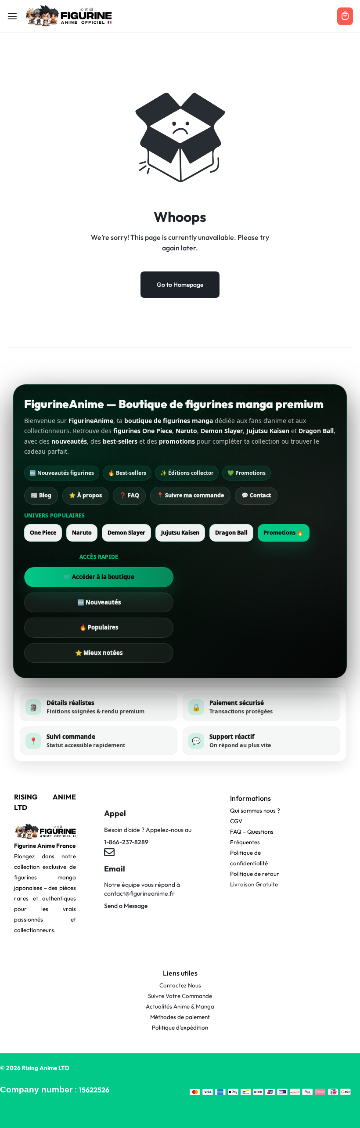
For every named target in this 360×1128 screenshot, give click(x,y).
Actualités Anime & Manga (180, 1006)
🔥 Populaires (98, 627)
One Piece (43, 532)
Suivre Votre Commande (180, 995)
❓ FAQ (129, 495)
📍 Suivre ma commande (190, 495)
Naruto (82, 532)
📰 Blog (41, 495)
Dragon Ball (231, 532)
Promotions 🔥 (283, 532)
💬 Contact (256, 495)
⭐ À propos (85, 495)
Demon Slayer (126, 532)
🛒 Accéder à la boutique (99, 577)
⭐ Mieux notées (98, 653)
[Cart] (345, 16)
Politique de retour (254, 873)
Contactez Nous (180, 985)
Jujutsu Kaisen (180, 532)
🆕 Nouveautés (99, 602)
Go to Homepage (180, 285)
